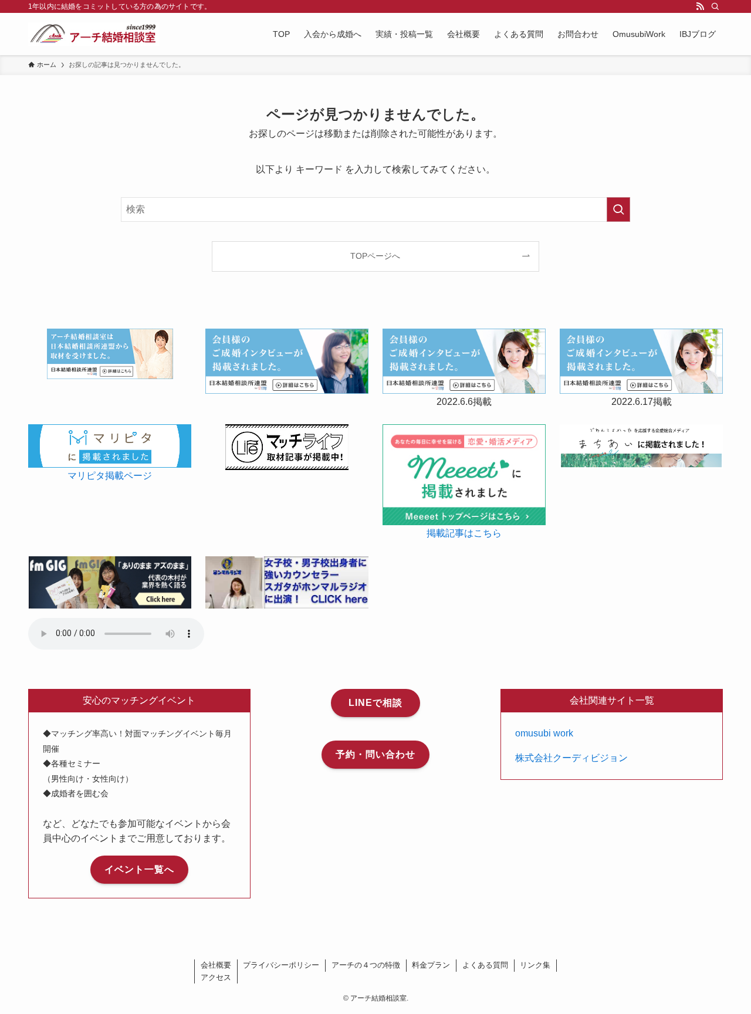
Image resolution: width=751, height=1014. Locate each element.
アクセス (216, 977)
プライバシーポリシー (281, 965)
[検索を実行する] (618, 209)
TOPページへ (375, 256)
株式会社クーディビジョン (571, 758)
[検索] (715, 6)
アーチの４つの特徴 (365, 965)
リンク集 (535, 965)
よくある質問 (485, 965)
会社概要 (216, 965)
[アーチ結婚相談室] (94, 34)
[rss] (700, 6)
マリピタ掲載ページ (109, 476)
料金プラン (431, 965)
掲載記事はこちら (464, 533)
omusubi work (544, 733)
